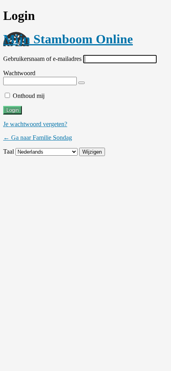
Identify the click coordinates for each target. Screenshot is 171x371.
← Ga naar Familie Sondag (37, 137)
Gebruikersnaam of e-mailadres (42, 58)
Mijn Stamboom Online (68, 39)
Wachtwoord (19, 73)
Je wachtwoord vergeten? (35, 124)
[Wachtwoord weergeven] (81, 83)
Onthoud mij (29, 95)
